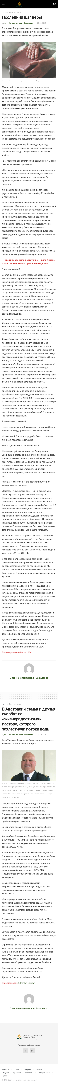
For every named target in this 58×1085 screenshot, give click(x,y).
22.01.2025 (41, 23)
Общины (5, 1073)
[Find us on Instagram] (32, 1050)
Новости (5, 1069)
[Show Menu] (3, 4)
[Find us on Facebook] (25, 1050)
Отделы (39, 1069)
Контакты (29, 1073)
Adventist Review (26, 983)
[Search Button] (54, 4)
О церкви (27, 1069)
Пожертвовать (44, 1073)
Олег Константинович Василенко (18, 23)
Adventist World (25, 652)
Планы (16, 1069)
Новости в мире (15, 12)
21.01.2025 (42, 735)
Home (4, 12)
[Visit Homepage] (29, 4)
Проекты (17, 1073)
